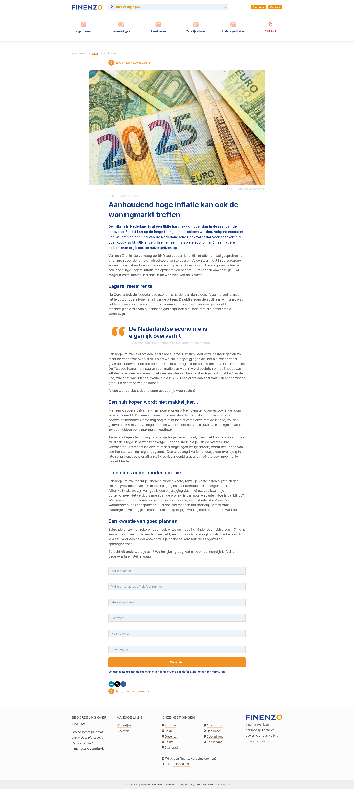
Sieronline (225, 784)
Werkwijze (124, 725)
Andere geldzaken (233, 31)
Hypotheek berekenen (84, 38)
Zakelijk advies (195, 31)
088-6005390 (181, 764)
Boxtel (169, 731)
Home (95, 52)
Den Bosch (214, 731)
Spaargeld (233, 38)
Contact (275, 7)
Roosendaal (215, 742)
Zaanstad (171, 747)
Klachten (123, 731)
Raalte (169, 742)
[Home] (87, 7)
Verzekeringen (121, 31)
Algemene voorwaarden (151, 784)
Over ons (258, 7)
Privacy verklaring (185, 784)
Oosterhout (215, 736)
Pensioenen (158, 31)
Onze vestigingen (127, 7)
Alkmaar (170, 725)
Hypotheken (83, 31)
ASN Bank (270, 31)
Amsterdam (215, 725)
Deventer (171, 736)
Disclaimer (170, 784)
